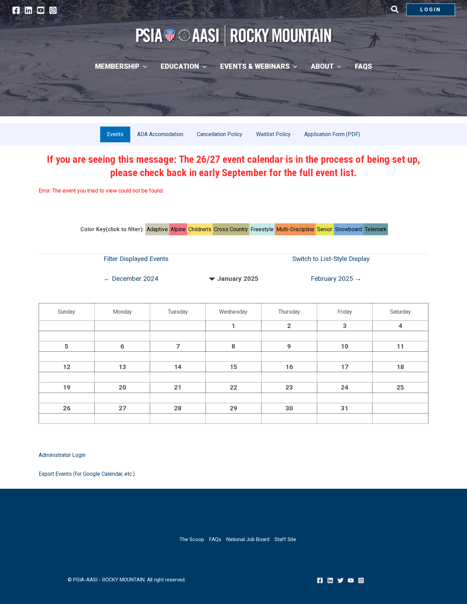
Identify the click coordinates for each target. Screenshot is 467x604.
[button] (395, 10)
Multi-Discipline (295, 229)
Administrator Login (62, 455)
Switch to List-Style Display (331, 259)
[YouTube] (41, 10)
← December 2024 (131, 279)
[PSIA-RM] (233, 35)
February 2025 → (336, 279)
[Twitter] (340, 580)
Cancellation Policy (219, 134)
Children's (199, 229)
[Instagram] (53, 10)
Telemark (376, 229)
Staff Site (285, 539)
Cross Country (231, 229)
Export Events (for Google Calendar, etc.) (87, 474)
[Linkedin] (28, 10)
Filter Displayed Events (136, 259)
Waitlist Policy (273, 134)
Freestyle (262, 229)
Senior (324, 229)
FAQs (215, 539)
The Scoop (191, 539)
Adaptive (157, 229)
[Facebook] (16, 10)
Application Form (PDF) (332, 134)
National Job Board (247, 539)
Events (115, 134)
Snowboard (348, 229)
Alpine (178, 229)
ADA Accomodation (160, 134)
